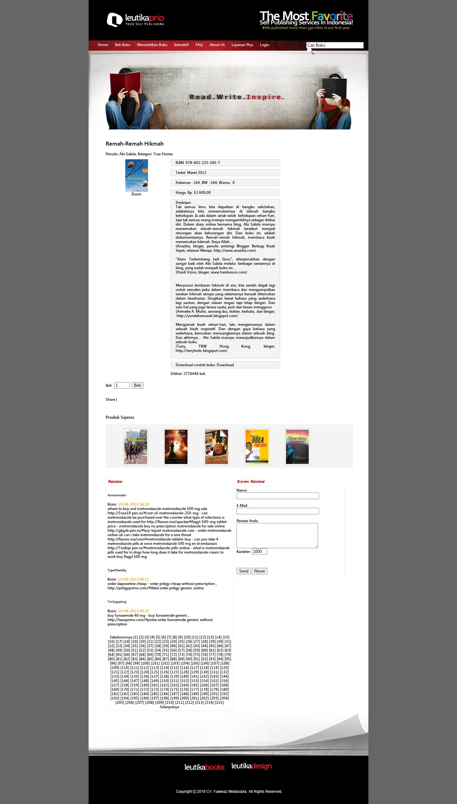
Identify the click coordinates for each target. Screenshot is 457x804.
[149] (154, 681)
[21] (150, 641)
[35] (134, 646)
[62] (220, 650)
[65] (119, 654)
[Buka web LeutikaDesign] (251, 768)
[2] (141, 637)
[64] (111, 654)
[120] (224, 668)
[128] (184, 672)
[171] (134, 689)
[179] (214, 689)
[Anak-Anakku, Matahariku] (136, 464)
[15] (226, 637)
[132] (224, 672)
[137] (154, 676)
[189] (194, 694)
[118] (204, 668)
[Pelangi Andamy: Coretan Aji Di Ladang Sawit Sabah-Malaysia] (297, 464)
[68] (142, 654)
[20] (142, 641)
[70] (158, 654)
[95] (227, 659)
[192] (224, 694)
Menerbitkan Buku (152, 45)
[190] (204, 694)
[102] (165, 663)
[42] (189, 646)
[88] (173, 659)
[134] (124, 676)
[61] (212, 650)
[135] (134, 676)
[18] (126, 641)
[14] (218, 637)
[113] (154, 668)
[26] (189, 641)
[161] (154, 685)
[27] (196, 641)
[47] (227, 646)
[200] (184, 698)
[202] (204, 698)
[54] (158, 650)
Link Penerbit (148, 86)
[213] (199, 702)
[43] (196, 646)
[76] (204, 654)
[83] (134, 659)
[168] (224, 685)
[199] (174, 698)
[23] (165, 641)
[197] (154, 698)
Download (225, 365)
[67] (134, 654)
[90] (189, 659)
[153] (194, 681)
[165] (194, 685)
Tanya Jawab (184, 65)
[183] (134, 694)
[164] (184, 685)
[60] (204, 650)
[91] (196, 659)
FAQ (199, 45)
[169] (114, 689)
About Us (217, 45)
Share (110, 399)
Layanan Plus (242, 45)
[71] (165, 654)
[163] (174, 685)
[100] (145, 663)
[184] (144, 694)
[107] (214, 663)
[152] (184, 681)
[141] (194, 676)
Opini (178, 72)
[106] (205, 663)
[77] (212, 654)
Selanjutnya (169, 707)
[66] (126, 654)
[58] (189, 650)
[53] (150, 650)
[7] (169, 637)
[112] (144, 668)
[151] (174, 681)
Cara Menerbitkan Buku (156, 57)
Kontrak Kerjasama (152, 65)
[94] (220, 659)
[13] (210, 637)
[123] (134, 672)
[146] (124, 681)
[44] (204, 646)
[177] (194, 689)
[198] (164, 698)
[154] (204, 681)
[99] (136, 663)
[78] (220, 654)
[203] (214, 698)
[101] (155, 663)
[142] (204, 676)
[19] (134, 641)
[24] (173, 641)
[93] (212, 659)
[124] (144, 672)
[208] (149, 702)
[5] (158, 637)
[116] (184, 668)
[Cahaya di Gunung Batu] (216, 464)
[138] (164, 676)
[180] (224, 689)
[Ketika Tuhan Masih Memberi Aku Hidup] (176, 464)
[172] (144, 689)
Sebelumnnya (121, 637)
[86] (158, 659)
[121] (114, 672)
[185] (154, 694)
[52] (142, 650)
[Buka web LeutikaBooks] (204, 768)
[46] (220, 646)
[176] (184, 689)
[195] (134, 698)
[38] (158, 646)
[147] (134, 681)
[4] (152, 637)
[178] (204, 689)
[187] (174, 694)
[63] (227, 650)
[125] (154, 672)
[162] (164, 685)
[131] (214, 672)
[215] (219, 702)
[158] (124, 685)
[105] (195, 663)
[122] (124, 672)
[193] (114, 698)
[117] (194, 668)
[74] (189, 654)
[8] (175, 637)
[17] (119, 641)
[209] (159, 702)
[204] (224, 698)
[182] (124, 694)
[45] (212, 646)
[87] (165, 659)
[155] (214, 681)
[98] (128, 663)
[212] (189, 702)
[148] (144, 681)
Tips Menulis (184, 57)
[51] (134, 650)
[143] (214, 676)
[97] (121, 663)
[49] (119, 650)
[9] (180, 637)
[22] (158, 641)
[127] (174, 672)
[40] (173, 646)
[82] (126, 659)
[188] (184, 694)
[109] (114, 668)
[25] (181, 641)
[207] (139, 702)
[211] (179, 702)
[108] (224, 663)
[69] (150, 654)
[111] (134, 668)
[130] (204, 672)
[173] (154, 689)
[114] (164, 668)
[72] (173, 654)
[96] (113, 663)
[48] (111, 650)
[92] (204, 659)
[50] (126, 650)
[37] (150, 646)
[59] (196, 650)
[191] (214, 694)
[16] (111, 641)
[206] (129, 702)
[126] (164, 672)
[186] (164, 694)
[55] (165, 650)
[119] (214, 668)
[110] (124, 668)
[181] (114, 694)
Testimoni (145, 93)
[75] (196, 654)
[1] (135, 637)
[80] (111, 659)
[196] (144, 698)
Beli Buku (122, 45)
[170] (124, 689)
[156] (224, 681)
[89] (181, 659)
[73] (181, 654)
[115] (174, 668)
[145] (114, 681)
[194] (124, 698)
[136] (144, 676)
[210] (169, 702)
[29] (212, 641)
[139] (174, 676)
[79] (227, 654)
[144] (224, 676)
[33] (119, 646)
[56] (173, 650)
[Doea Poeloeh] (257, 464)
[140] (184, 676)
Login (264, 45)
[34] (126, 646)
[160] (144, 685)
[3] (147, 637)
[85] (150, 659)
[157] (114, 685)
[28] (204, 641)
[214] (209, 702)
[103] (175, 663)
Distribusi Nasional (152, 100)
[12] (202, 637)
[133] (114, 676)
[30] (220, 641)
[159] (134, 685)
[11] (195, 637)
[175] (174, 689)
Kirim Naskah (148, 79)
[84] (142, 659)
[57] (181, 650)
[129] (194, 672)
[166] (204, 685)
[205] (119, 702)
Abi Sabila (127, 154)
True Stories (163, 154)
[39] (165, 646)
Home (103, 45)
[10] (187, 637)
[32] (111, 646)
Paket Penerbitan (151, 72)
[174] (164, 689)
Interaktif (181, 45)
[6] (163, 637)
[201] (194, 698)
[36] (142, 646)
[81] (119, 659)
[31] (227, 641)
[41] (181, 646)
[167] (214, 685)
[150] (164, 681)
